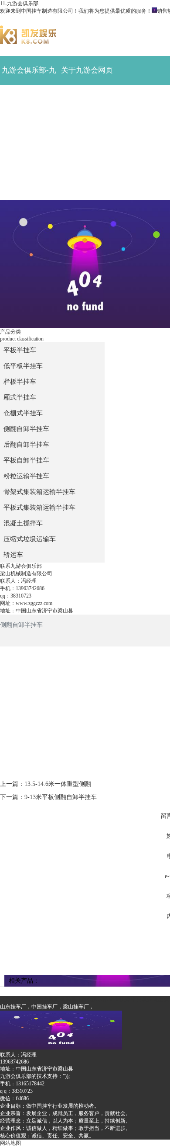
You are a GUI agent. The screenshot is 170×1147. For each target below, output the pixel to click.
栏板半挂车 (19, 381)
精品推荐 (29, 99)
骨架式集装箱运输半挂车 (39, 491)
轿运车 (13, 554)
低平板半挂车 (23, 365)
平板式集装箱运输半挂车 (39, 507)
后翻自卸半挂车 (26, 444)
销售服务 (29, 157)
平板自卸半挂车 (26, 460)
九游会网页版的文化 (87, 133)
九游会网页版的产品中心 (29, 133)
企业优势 (87, 157)
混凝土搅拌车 (23, 523)
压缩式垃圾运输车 (29, 538)
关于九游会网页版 (87, 75)
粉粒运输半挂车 (26, 476)
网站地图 (10, 1143)
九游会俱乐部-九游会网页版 (29, 75)
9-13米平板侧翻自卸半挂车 (60, 797)
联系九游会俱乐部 (29, 190)
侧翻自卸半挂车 (26, 428)
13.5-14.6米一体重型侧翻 (57, 784)
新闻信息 (87, 99)
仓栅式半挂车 (23, 413)
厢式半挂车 (19, 397)
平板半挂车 (19, 350)
